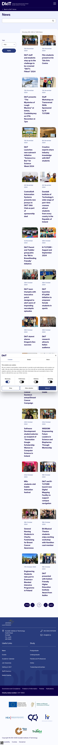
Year (3, 40)
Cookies (14, 742)
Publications (50, 688)
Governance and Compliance (11, 688)
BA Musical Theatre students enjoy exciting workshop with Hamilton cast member (48, 537)
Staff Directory (6, 671)
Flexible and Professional (38, 659)
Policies (41, 688)
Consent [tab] (10, 359)
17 (40, 605)
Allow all (47, 388)
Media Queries (6, 675)
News (4, 650)
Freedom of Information (29, 688)
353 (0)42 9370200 (50, 631)
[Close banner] (55, 355)
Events (4, 654)
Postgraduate (34, 650)
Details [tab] (29, 359)
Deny (10, 388)
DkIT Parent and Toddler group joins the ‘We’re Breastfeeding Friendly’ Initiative (30, 255)
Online (32, 663)
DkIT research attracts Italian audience (46, 342)
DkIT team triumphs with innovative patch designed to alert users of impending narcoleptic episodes (30, 300)
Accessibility (6, 742)
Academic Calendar (8, 659)
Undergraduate (35, 654)
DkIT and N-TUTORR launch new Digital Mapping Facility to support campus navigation (47, 492)
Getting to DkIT (7, 667)
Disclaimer (22, 742)
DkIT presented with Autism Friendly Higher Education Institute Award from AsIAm (47, 584)
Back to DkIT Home (10, 9)
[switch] (22, 382)
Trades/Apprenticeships (37, 667)
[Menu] (54, 3)
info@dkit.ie (47, 635)
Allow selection (29, 388)
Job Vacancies (6, 663)
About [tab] (48, 359)
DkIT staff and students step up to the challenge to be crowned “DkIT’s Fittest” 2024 (30, 63)
